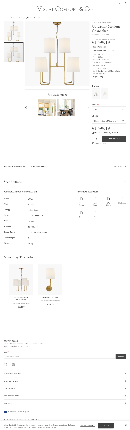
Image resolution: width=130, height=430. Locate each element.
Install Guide (95, 204)
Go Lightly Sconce (50, 297)
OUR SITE (8, 403)
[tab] (65, 182)
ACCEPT (105, 426)
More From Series (38, 166)
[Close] (126, 425)
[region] (65, 425)
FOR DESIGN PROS (11, 396)
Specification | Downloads (15, 166)
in (108, 51)
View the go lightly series (105, 39)
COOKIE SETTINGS (87, 426)
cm (113, 51)
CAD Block (108, 204)
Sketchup (122, 203)
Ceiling (14, 18)
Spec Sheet (81, 204)
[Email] (65, 356)
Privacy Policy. (51, 427)
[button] (13, 31)
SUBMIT (121, 356)
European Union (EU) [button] (16, 411)
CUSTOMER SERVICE (12, 374)
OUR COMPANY (10, 388)
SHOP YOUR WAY (11, 381)
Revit (81, 217)
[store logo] (65, 8)
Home (6, 18)
